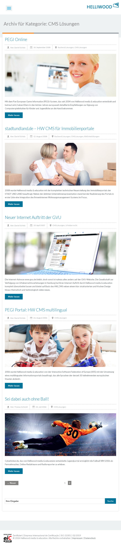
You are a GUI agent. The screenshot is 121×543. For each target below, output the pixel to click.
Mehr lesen (14, 115)
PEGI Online (16, 39)
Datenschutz (90, 538)
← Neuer (11, 483)
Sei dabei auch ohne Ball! (27, 398)
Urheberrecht (71, 225)
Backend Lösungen (66, 47)
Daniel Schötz (19, 47)
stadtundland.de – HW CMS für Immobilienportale (49, 128)
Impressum (77, 538)
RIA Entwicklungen (91, 136)
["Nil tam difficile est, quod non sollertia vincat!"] (103, 5)
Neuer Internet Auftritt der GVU (33, 217)
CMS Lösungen (81, 47)
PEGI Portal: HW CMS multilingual (36, 309)
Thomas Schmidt (21, 407)
